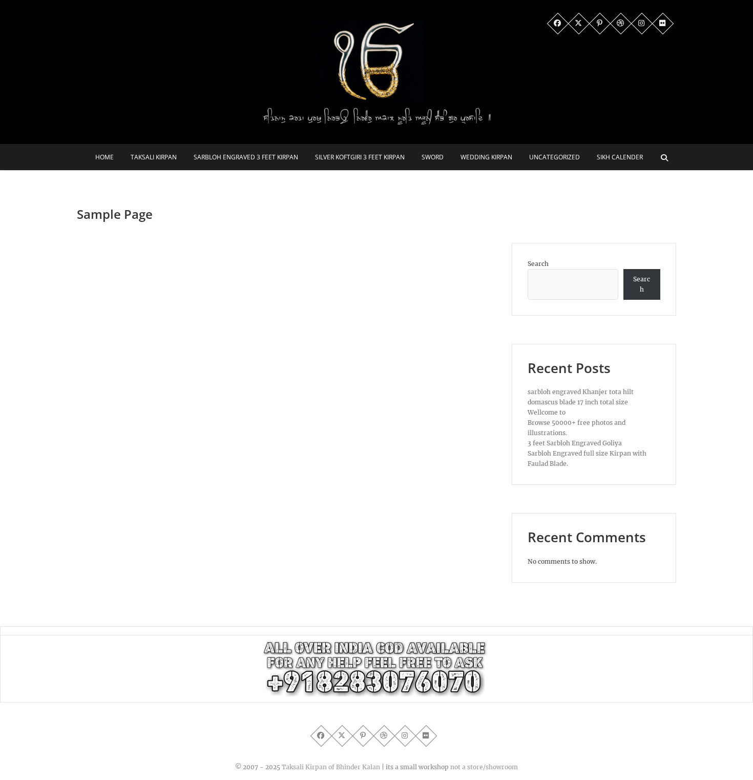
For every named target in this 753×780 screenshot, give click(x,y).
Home (104, 157)
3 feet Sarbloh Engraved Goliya (575, 443)
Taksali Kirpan (154, 157)
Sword (433, 157)
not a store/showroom (484, 767)
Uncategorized (554, 157)
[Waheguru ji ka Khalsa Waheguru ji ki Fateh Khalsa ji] (376, 645)
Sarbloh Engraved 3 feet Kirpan (246, 157)
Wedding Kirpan (486, 157)
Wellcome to (547, 412)
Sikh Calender (620, 157)
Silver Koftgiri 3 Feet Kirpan (360, 157)
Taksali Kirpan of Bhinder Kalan (331, 767)
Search (538, 264)
